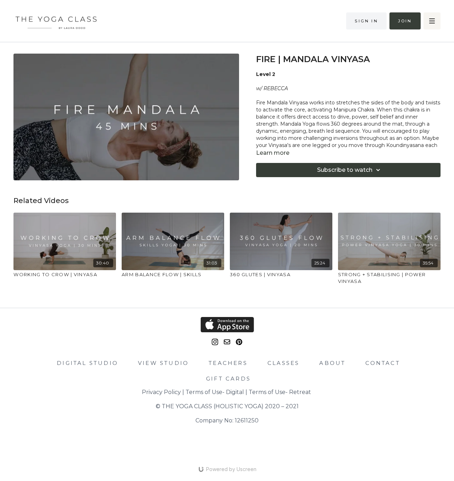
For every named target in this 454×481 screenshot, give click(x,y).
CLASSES (283, 363)
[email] (227, 342)
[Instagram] (215, 342)
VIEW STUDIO (163, 363)
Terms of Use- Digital (215, 392)
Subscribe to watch (344, 169)
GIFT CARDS (228, 378)
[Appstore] (227, 325)
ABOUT (332, 363)
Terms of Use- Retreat (280, 392)
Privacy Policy (161, 392)
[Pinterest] (239, 342)
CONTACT (382, 363)
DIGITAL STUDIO (87, 363)
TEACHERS (228, 363)
